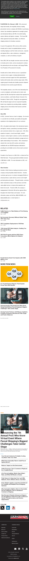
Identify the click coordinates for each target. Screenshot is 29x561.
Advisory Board (15, 543)
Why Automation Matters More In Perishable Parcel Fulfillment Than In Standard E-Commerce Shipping (14, 490)
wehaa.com (16, 558)
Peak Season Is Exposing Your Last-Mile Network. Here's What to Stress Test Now (13, 478)
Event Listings (4, 531)
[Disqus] (14, 341)
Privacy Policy (17, 8)
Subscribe (14, 527)
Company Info (4, 524)
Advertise (3, 527)
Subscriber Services (16, 524)
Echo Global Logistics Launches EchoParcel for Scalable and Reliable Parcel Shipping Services (14, 484)
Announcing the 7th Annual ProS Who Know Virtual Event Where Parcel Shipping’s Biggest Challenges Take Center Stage (14, 307)
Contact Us (3, 533)
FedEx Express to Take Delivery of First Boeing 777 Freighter (14, 211)
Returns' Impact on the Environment (11, 465)
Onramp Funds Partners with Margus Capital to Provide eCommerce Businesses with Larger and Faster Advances (14, 313)
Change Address (15, 533)
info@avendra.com (5, 200)
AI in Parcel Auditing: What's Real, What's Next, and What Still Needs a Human (13, 474)
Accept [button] (12, 16)
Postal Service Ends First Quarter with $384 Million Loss (13, 258)
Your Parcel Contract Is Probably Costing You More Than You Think (13, 456)
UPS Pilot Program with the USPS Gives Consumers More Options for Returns (12, 235)
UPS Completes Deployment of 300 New (12, 223)
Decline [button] (17, 16)
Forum (13, 538)
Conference (14, 541)
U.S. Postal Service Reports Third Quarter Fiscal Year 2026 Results (13, 284)
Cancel (13, 535)
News (13, 264)
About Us (3, 529)
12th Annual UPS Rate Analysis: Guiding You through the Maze (13, 229)
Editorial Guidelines (5, 537)
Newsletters (14, 529)
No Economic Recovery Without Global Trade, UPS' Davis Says (14, 218)
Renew (13, 531)
